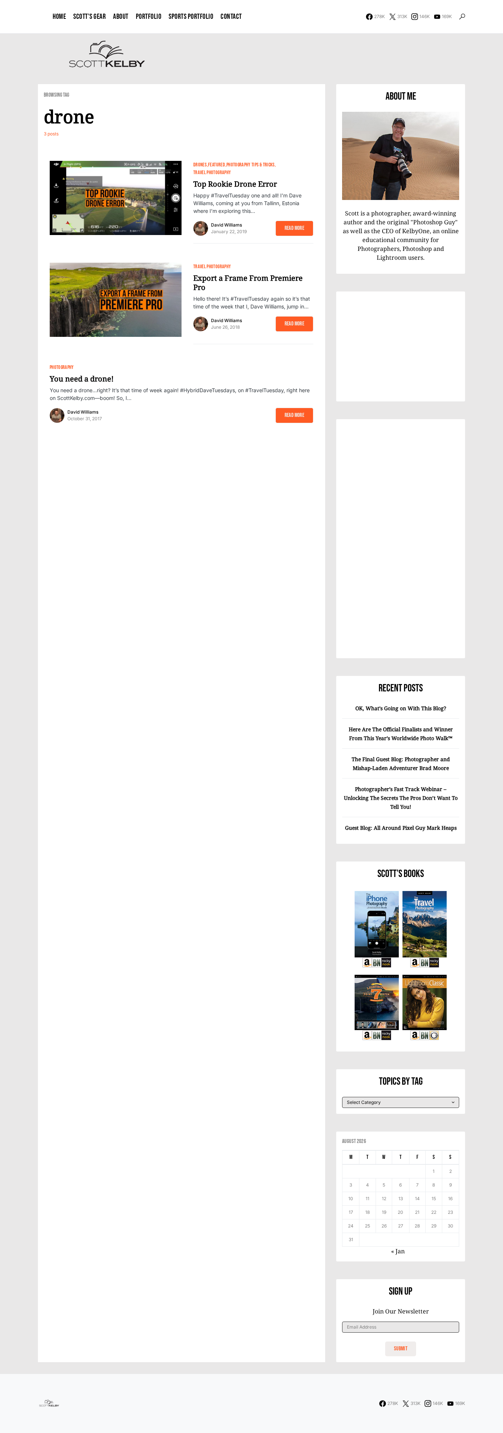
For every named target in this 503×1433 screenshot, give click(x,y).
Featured (216, 165)
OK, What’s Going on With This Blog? (400, 708)
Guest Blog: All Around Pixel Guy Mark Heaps (401, 827)
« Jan (398, 1251)
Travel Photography (212, 172)
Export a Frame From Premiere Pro (248, 282)
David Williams (226, 225)
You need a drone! (82, 378)
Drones (200, 165)
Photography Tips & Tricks (250, 165)
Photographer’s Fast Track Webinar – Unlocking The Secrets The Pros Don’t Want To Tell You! (401, 797)
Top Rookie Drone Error (235, 184)
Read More (294, 228)
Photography (62, 367)
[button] (462, 17)
